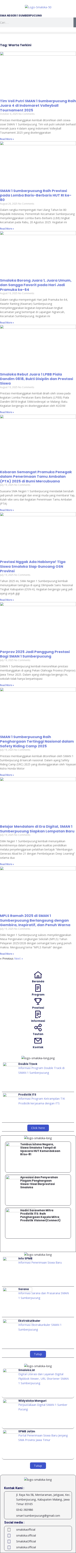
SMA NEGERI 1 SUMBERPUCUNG (21, 15)
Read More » (7, 139)
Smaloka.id (26, 1370)
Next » (18, 958)
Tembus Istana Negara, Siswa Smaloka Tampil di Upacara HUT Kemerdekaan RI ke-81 (40, 1149)
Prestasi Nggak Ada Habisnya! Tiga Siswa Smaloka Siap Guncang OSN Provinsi (32, 566)
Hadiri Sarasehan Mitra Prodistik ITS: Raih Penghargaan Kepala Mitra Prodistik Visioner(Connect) (40, 1215)
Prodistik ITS (27, 1095)
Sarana (23, 1289)
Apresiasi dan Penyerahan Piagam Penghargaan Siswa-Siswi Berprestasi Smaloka (39, 1182)
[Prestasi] (38, 1001)
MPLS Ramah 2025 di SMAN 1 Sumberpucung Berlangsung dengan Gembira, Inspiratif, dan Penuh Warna (35, 920)
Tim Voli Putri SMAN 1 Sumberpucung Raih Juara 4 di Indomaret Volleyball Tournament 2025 (38, 105)
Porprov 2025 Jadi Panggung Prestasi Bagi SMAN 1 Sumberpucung (35, 654)
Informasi (38, 1021)
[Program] (38, 988)
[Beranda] (38, 975)
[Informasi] (38, 1014)
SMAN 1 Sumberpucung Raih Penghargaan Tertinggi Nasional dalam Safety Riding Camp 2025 (37, 741)
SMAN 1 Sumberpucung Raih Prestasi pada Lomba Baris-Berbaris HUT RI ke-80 (36, 195)
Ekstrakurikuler (29, 1321)
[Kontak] (38, 1041)
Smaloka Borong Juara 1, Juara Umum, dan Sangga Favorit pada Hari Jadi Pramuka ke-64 (36, 285)
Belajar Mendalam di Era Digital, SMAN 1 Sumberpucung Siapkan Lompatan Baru (37, 828)
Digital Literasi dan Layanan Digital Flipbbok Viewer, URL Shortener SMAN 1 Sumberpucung (43, 1378)
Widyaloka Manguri (32, 1401)
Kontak (38, 1047)
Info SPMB (25, 1258)
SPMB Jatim (26, 1431)
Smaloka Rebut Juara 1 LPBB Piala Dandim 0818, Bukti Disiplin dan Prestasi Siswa (36, 379)
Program (38, 994)
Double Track (27, 1064)
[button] (38, 33)
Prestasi (38, 1008)
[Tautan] (38, 1027)
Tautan (38, 1034)
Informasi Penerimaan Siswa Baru (40, 1262)
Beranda (38, 981)
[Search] (74, 22)
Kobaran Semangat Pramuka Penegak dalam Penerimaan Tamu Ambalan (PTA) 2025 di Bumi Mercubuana (36, 476)
